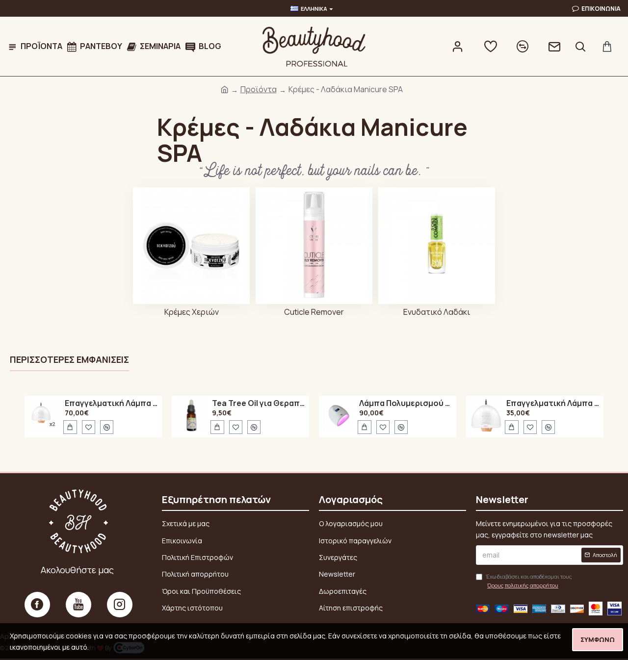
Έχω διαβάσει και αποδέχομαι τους (529, 581)
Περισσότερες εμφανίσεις (69, 359)
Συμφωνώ (597, 639)
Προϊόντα (258, 89)
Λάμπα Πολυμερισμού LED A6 (406, 403)
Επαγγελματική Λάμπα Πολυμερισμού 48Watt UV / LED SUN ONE (112, 403)
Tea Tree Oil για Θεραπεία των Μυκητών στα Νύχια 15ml (259, 403)
